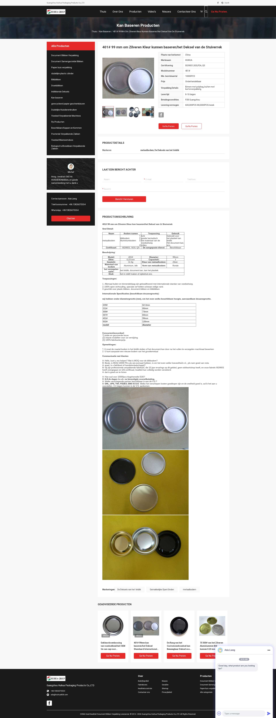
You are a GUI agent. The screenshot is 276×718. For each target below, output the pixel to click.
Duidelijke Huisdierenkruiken (64, 110)
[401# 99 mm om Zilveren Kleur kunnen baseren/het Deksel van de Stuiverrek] (128, 78)
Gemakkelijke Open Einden (162, 589)
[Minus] (269, 650)
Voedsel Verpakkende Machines (66, 116)
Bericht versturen (124, 199)
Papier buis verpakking (61, 67)
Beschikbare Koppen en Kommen (66, 128)
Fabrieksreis (142, 685)
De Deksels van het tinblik (129, 589)
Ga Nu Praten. (168, 126)
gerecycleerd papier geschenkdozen (68, 104)
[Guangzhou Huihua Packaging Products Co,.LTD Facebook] (218, 3)
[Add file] (219, 713)
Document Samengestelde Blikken (67, 61)
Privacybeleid (167, 692)
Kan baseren (105, 31)
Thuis (94, 31)
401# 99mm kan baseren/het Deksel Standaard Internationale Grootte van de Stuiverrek (146, 646)
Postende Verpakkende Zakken (65, 134)
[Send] (269, 713)
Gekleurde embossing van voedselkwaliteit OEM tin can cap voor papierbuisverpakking (113, 646)
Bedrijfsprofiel (143, 681)
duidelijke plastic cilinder (62, 73)
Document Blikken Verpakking (65, 55)
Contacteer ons (144, 692)
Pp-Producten (57, 122)
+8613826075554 (70, 210)
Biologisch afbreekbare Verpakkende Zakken (68, 147)
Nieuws (165, 681)
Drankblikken (57, 85)
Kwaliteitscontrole (145, 689)
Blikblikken (56, 79)
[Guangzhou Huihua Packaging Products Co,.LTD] (56, 11)
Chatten (71, 218)
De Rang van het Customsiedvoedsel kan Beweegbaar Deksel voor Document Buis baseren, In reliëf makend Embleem (179, 646)
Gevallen (165, 685)
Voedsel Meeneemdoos (62, 140)
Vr (201, 11)
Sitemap (165, 689)
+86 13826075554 (77, 204)
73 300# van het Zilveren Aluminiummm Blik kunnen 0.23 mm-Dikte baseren (211, 646)
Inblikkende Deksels (60, 91)
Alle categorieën (206, 692)
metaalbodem (189, 589)
